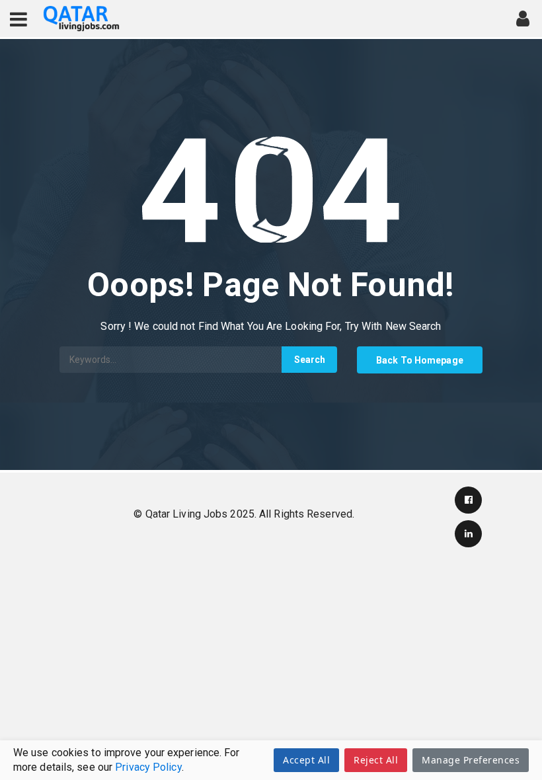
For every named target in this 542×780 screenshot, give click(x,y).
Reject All (376, 760)
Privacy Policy (148, 767)
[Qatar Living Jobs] (81, 19)
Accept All (306, 760)
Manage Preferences (471, 760)
